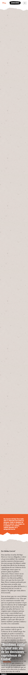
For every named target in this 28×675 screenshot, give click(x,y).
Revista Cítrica (7, 662)
